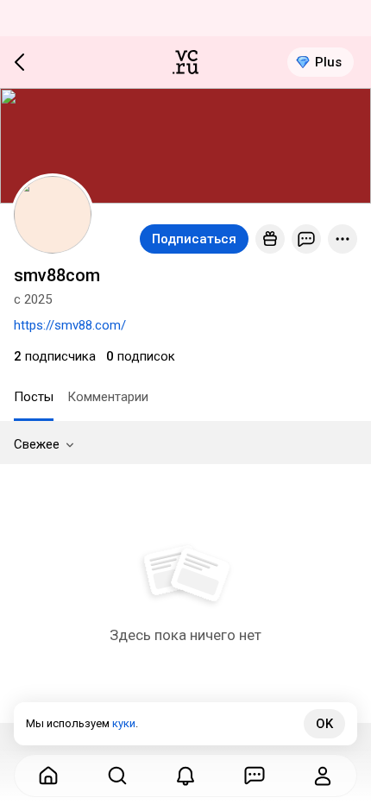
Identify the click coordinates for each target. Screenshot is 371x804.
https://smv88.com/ (70, 325)
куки (123, 723)
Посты (33, 397)
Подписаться (194, 239)
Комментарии (107, 397)
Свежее (37, 444)
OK (324, 724)
